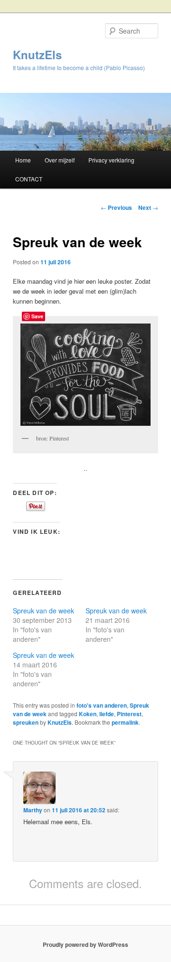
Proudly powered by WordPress (85, 944)
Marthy (32, 810)
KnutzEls (37, 54)
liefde (106, 714)
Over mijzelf (60, 160)
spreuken (25, 722)
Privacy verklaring (111, 160)
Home (23, 160)
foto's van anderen (101, 705)
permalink (125, 722)
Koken (87, 714)
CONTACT (28, 179)
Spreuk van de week (43, 610)
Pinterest (129, 714)
